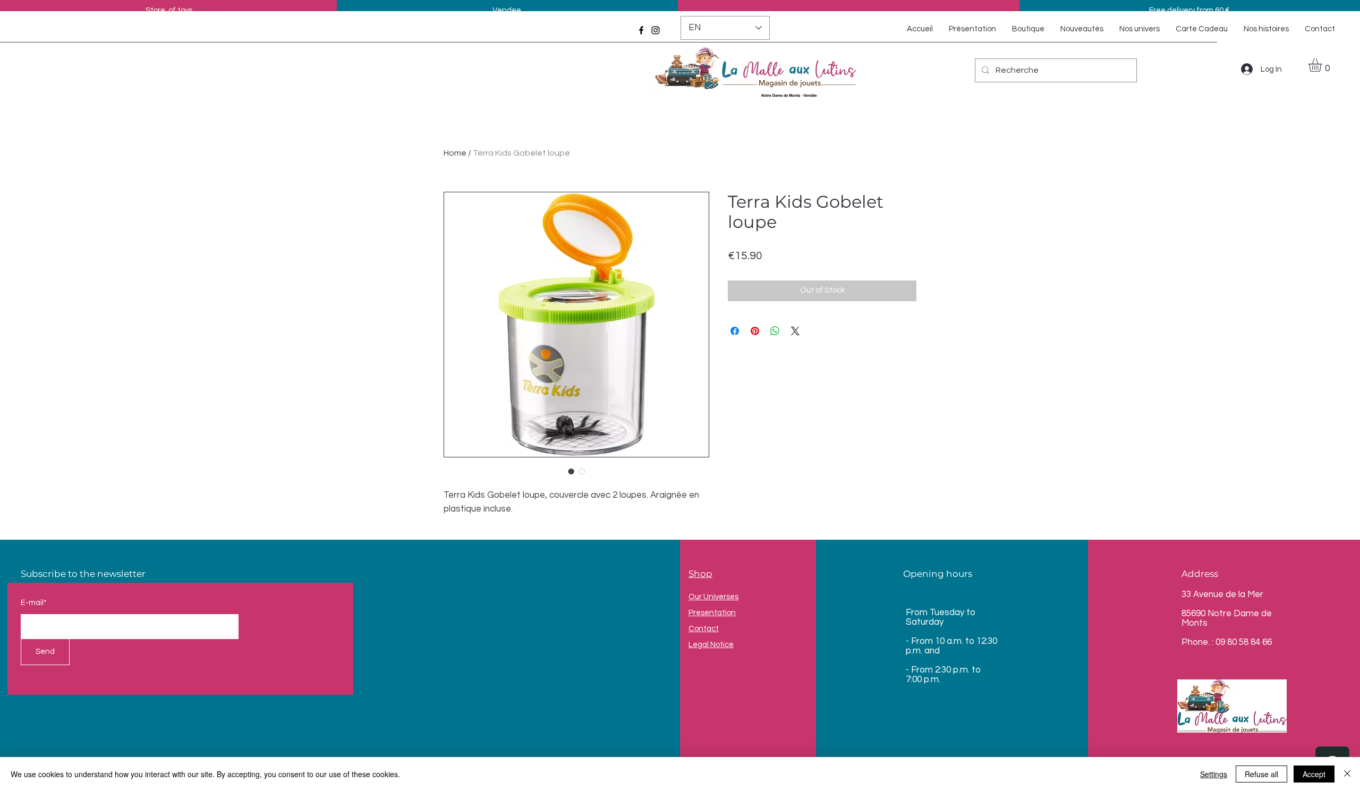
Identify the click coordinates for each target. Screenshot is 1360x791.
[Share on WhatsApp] (775, 331)
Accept (1314, 774)
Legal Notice (711, 645)
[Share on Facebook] (734, 331)
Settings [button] (1213, 774)
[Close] (1347, 774)
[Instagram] (655, 30)
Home (455, 153)
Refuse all (1261, 774)
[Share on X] (795, 331)
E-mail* (34, 603)
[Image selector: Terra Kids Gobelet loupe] (571, 471)
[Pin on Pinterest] (755, 331)
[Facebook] (641, 30)
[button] (1322, 65)
